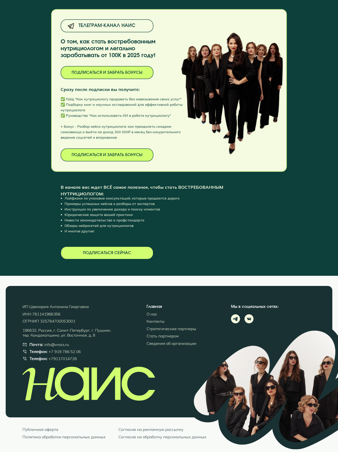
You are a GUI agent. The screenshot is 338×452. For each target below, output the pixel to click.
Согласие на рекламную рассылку (150, 429)
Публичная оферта (40, 429)
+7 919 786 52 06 (65, 351)
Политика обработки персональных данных (64, 436)
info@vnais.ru (56, 344)
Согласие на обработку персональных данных (162, 436)
